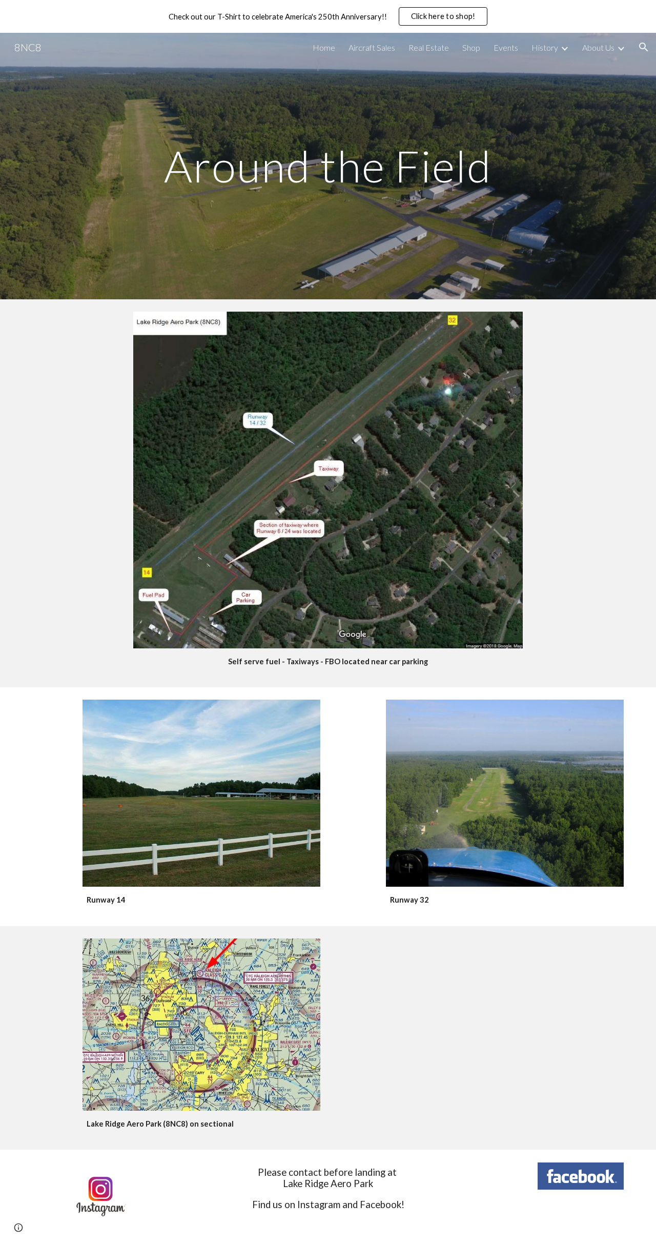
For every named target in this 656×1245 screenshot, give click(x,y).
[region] (328, 16)
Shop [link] (471, 47)
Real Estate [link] (428, 47)
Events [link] (506, 47)
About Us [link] (598, 47)
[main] (328, 166)
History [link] (544, 47)
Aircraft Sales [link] (371, 47)
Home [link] (324, 47)
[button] (643, 47)
